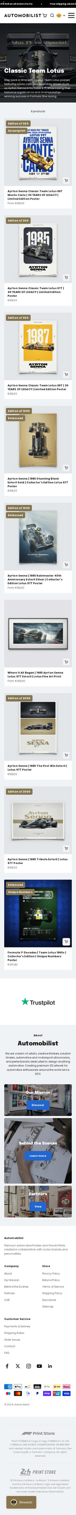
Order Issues (12, 1339)
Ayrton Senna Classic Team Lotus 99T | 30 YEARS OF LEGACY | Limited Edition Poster (38, 387)
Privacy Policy (51, 1273)
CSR (7, 1300)
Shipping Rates (14, 1333)
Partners (9, 1293)
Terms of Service (53, 1286)
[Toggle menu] (71, 15)
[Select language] (61, 15)
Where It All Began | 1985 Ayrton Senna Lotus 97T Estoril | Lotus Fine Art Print (35, 674)
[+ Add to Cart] (66, 180)
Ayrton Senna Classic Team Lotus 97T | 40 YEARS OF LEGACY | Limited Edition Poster (36, 292)
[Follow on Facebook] (7, 1366)
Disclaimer (49, 1300)
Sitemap (47, 1306)
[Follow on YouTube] (39, 1366)
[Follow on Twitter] (18, 1366)
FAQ (6, 1353)
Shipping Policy (52, 1293)
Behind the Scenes (16, 1286)
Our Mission (11, 1280)
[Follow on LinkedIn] (50, 1366)
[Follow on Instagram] (28, 1366)
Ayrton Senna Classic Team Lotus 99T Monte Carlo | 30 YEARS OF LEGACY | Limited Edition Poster (35, 195)
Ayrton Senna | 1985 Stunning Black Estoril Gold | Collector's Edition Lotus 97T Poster (38, 482)
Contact (9, 1346)
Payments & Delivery (17, 1326)
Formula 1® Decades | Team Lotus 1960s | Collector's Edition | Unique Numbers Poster (37, 956)
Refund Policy (51, 1280)
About (8, 1273)
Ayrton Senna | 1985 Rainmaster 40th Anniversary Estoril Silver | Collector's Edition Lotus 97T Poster (35, 579)
